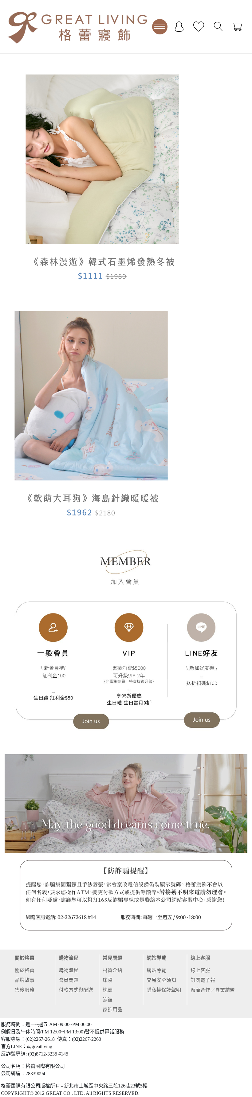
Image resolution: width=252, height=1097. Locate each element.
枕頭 (107, 990)
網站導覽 (156, 958)
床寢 (107, 980)
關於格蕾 (24, 958)
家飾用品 (112, 1009)
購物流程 (68, 958)
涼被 (107, 999)
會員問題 (68, 980)
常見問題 (112, 958)
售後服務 (24, 990)
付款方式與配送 (76, 990)
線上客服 (200, 958)
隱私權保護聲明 (164, 990)
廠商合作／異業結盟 (213, 990)
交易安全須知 (161, 980)
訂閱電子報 (203, 980)
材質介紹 (112, 970)
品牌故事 (24, 980)
